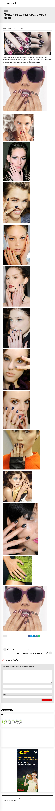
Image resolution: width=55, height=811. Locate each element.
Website (4, 694)
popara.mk (11, 3)
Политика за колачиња (24, 798)
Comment (5, 668)
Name (4, 684)
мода (6, 10)
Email (4, 689)
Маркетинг (37, 798)
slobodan (4, 28)
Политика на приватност (13, 798)
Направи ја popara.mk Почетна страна (10, 800)
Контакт (32, 798)
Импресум (4, 798)
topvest (5, 636)
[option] (27, 43)
